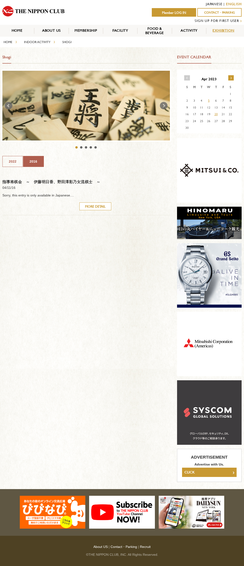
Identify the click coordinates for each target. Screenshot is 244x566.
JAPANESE (214, 3)
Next (164, 106)
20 (216, 114)
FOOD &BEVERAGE (154, 30)
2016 (33, 161)
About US (100, 547)
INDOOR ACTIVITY (37, 42)
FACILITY (120, 30)
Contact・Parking (124, 547)
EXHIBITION (223, 30)
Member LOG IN (174, 12)
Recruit (145, 547)
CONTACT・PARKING (219, 12)
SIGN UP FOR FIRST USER (217, 20)
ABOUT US (51, 30)
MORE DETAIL (95, 206)
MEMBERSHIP (86, 30)
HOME (17, 30)
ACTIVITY (189, 30)
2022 (12, 161)
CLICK (209, 472)
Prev (8, 106)
